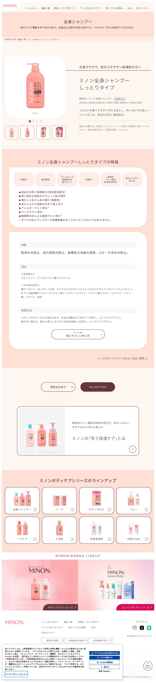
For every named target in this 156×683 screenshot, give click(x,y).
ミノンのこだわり (49, 621)
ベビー (134, 509)
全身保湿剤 (96, 539)
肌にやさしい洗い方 (78, 334)
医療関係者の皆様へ (76, 640)
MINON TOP (10, 39)
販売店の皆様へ (53, 640)
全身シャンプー (22, 509)
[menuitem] (31, 8)
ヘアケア (22, 539)
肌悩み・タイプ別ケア (88, 621)
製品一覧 (45, 8)
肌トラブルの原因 (77, 627)
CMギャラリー (143, 8)
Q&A (130, 8)
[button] (30, 121)
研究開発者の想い (100, 640)
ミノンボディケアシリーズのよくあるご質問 (120, 358)
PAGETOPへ (148, 667)
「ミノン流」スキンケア (52, 627)
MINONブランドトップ (138, 636)
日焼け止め (133, 539)
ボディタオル (96, 509)
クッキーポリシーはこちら (16, 674)
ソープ (59, 509)
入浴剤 (59, 539)
